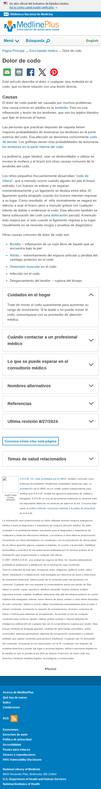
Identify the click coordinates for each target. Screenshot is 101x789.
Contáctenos (11, 707)
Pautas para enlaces (16, 749)
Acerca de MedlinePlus (18, 692)
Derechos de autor (15, 734)
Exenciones (11, 729)
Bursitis (15, 244)
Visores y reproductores (19, 754)
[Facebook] (30, 72)
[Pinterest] (54, 72)
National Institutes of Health (21, 784)
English (92, 40)
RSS (6, 718)
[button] (91, 294)
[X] (42, 72)
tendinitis (61, 107)
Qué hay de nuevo (15, 697)
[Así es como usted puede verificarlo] (50, 5)
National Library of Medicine (21, 769)
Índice (7, 702)
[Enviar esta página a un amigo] (7, 72)
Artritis (14, 255)
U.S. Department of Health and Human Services (34, 779)
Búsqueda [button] (35, 41)
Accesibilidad (12, 744)
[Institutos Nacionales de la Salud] (7, 14)
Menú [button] (9, 41)
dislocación (59, 215)
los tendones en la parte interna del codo (32, 147)
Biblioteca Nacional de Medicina (31, 14)
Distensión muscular (25, 266)
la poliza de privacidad (83, 508)
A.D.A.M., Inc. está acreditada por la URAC (43, 478)
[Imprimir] (18, 72)
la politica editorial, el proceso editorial (47, 508)
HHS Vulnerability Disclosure (22, 759)
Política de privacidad (17, 739)
